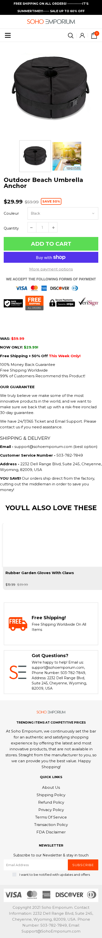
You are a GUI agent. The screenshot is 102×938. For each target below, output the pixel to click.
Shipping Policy (51, 794)
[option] (51, 89)
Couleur (11, 213)
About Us (51, 787)
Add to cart (51, 243)
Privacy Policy (51, 809)
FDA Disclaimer (51, 832)
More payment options (51, 269)
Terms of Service (51, 817)
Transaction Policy (51, 824)
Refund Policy (51, 802)
